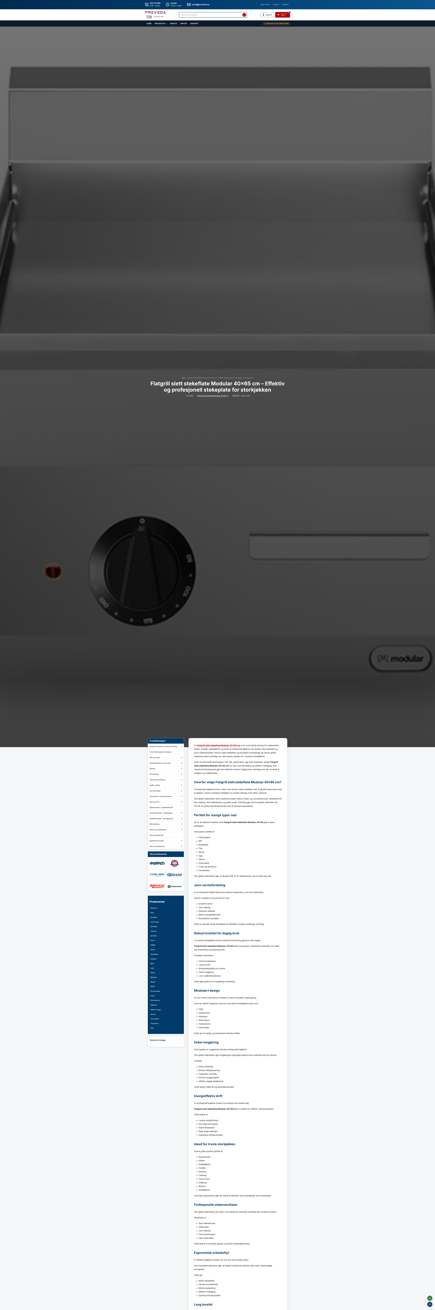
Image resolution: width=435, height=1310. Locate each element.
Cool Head (154, 922)
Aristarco (153, 908)
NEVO (152, 986)
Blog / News (265, 4)
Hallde (152, 945)
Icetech (153, 959)
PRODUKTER (160, 23)
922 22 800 (155, 3)
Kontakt (194, 23)
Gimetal (153, 936)
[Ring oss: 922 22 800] (429, 1298)
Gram (152, 940)
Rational (153, 1005)
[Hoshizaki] (174, 886)
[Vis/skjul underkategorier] (181, 746)
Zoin (152, 1028)
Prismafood (155, 1000)
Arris (152, 913)
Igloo (152, 963)
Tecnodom (154, 1019)
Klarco (152, 973)
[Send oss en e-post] (429, 1304)
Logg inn (276, 4)
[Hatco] (157, 886)
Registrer (286, 4)
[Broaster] (174, 863)
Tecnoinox (154, 1023)
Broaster (153, 917)
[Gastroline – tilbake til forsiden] (155, 14)
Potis (152, 996)
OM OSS (183, 23)
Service (173, 23)
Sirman (153, 1014)
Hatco (152, 949)
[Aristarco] (157, 863)
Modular (153, 977)
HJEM (149, 23)
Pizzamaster (155, 991)
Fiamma (153, 931)
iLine (152, 968)
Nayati (152, 982)
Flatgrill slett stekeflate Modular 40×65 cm (212, 396)
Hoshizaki (154, 954)
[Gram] (174, 874)
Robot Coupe (155, 1010)
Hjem (183, 378)
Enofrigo (153, 926)
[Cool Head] (157, 874)
